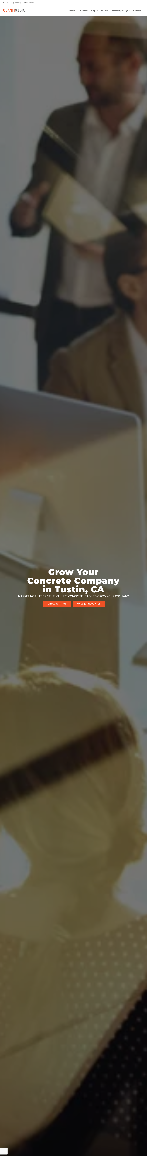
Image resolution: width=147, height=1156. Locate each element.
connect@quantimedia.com (24, 3)
